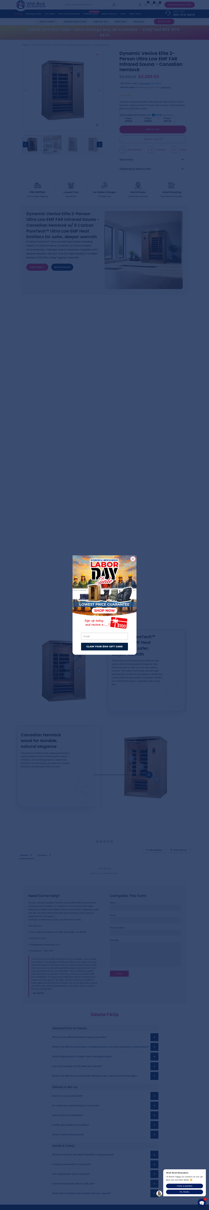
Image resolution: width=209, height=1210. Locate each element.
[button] (202, 1203)
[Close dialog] (132, 558)
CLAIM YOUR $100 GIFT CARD (104, 646)
